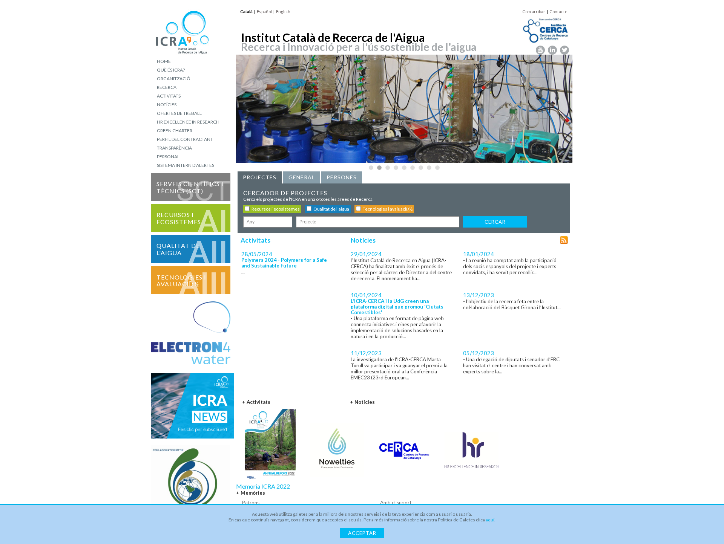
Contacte (558, 11)
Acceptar (362, 533)
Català (246, 11)
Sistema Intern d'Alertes (185, 165)
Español (264, 11)
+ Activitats (256, 402)
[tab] (260, 177)
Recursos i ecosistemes (178, 218)
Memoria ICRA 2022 (263, 486)
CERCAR (495, 222)
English (283, 11)
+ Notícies (362, 402)
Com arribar (533, 11)
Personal (168, 156)
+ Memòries (250, 493)
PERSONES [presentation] (342, 177)
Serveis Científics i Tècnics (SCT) (190, 187)
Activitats (169, 96)
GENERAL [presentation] (301, 177)
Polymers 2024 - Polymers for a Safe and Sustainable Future (284, 263)
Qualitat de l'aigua (178, 249)
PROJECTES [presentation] (259, 177)
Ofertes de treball (179, 113)
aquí (490, 520)
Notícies (166, 104)
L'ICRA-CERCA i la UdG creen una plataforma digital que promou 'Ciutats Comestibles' (397, 306)
